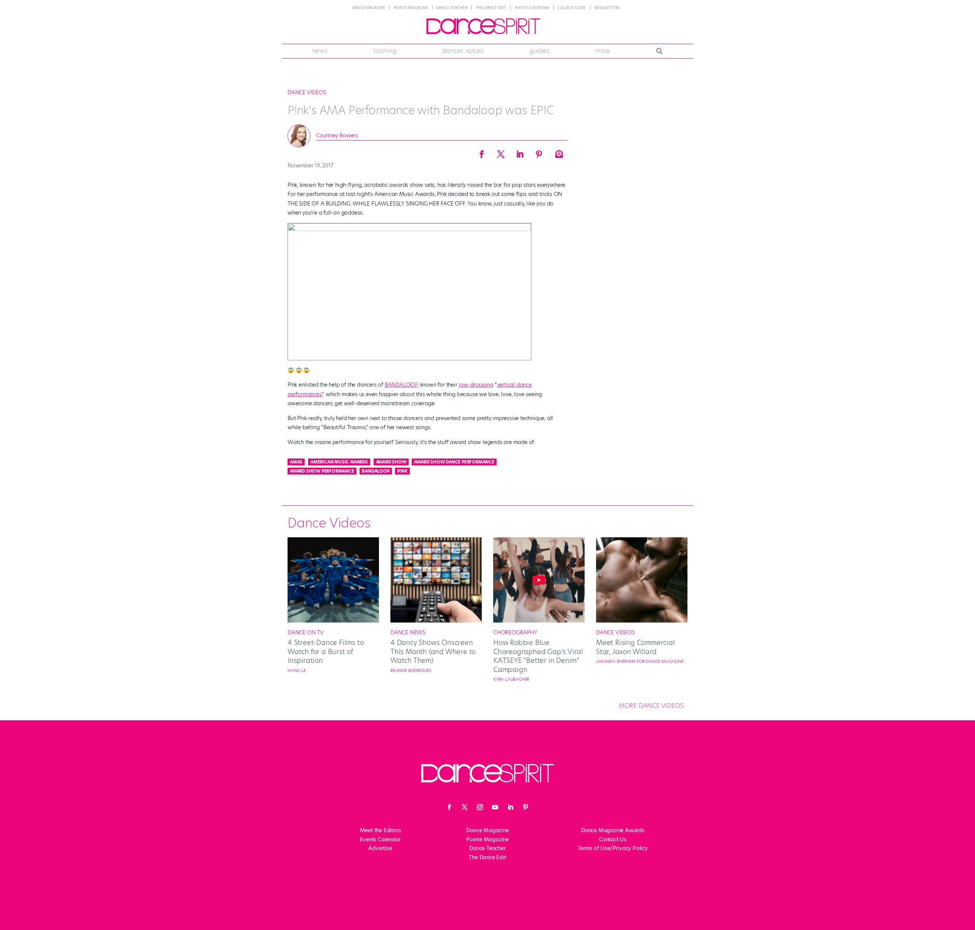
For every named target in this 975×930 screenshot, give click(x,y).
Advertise (380, 848)
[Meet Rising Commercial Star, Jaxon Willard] (641, 620)
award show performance (322, 471)
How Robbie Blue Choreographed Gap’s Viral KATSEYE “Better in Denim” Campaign (538, 656)
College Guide (571, 7)
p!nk (402, 471)
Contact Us (613, 839)
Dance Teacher (451, 7)
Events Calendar (532, 7)
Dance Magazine (368, 7)
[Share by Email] (557, 152)
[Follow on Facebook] (449, 807)
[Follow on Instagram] (480, 807)
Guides (539, 50)
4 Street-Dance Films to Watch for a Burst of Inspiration (326, 651)
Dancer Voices (462, 50)
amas (296, 462)
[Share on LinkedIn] (519, 152)
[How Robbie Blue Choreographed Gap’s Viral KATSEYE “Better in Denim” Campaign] (539, 620)
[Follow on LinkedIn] (510, 807)
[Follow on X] (465, 807)
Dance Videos (307, 92)
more (602, 50)
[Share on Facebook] (481, 152)
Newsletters (607, 7)
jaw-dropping (476, 385)
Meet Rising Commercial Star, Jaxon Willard (635, 647)
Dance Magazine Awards (612, 830)
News (320, 50)
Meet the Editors (380, 830)
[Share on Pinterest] (538, 152)
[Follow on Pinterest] (525, 807)
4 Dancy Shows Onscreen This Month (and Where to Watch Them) (433, 651)
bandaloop (375, 471)
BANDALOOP (401, 385)
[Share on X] (500, 152)
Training (384, 50)
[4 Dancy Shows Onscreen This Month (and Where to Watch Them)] (436, 620)
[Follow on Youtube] (495, 807)
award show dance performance (454, 462)
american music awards (339, 462)
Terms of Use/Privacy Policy (613, 848)
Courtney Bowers (337, 135)
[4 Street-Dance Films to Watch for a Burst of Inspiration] (333, 620)
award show (391, 462)
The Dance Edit (491, 7)
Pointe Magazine (411, 7)
